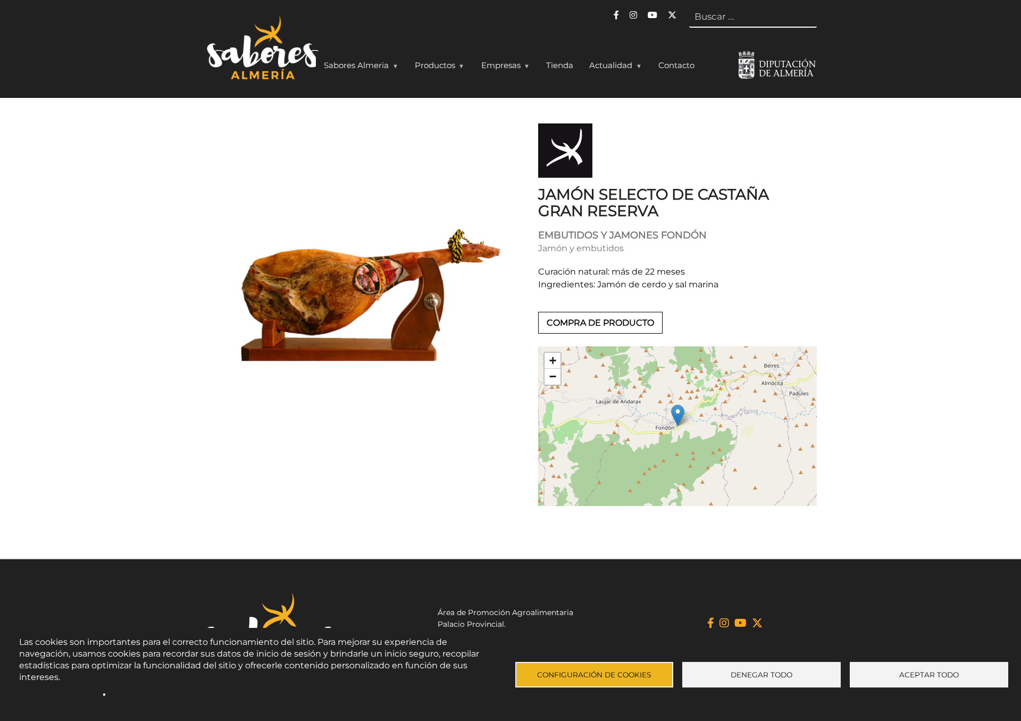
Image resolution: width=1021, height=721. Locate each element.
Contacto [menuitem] (676, 65)
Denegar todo (761, 674)
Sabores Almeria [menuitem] (352, 67)
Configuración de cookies (594, 674)
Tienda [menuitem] (559, 65)
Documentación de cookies (160, 694)
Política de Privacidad (59, 694)
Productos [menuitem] (431, 67)
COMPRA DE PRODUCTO (600, 323)
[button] (677, 415)
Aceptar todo (929, 674)
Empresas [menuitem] (497, 67)
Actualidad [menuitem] (606, 67)
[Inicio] (261, 50)
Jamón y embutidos (581, 248)
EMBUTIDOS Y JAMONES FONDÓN (622, 235)
